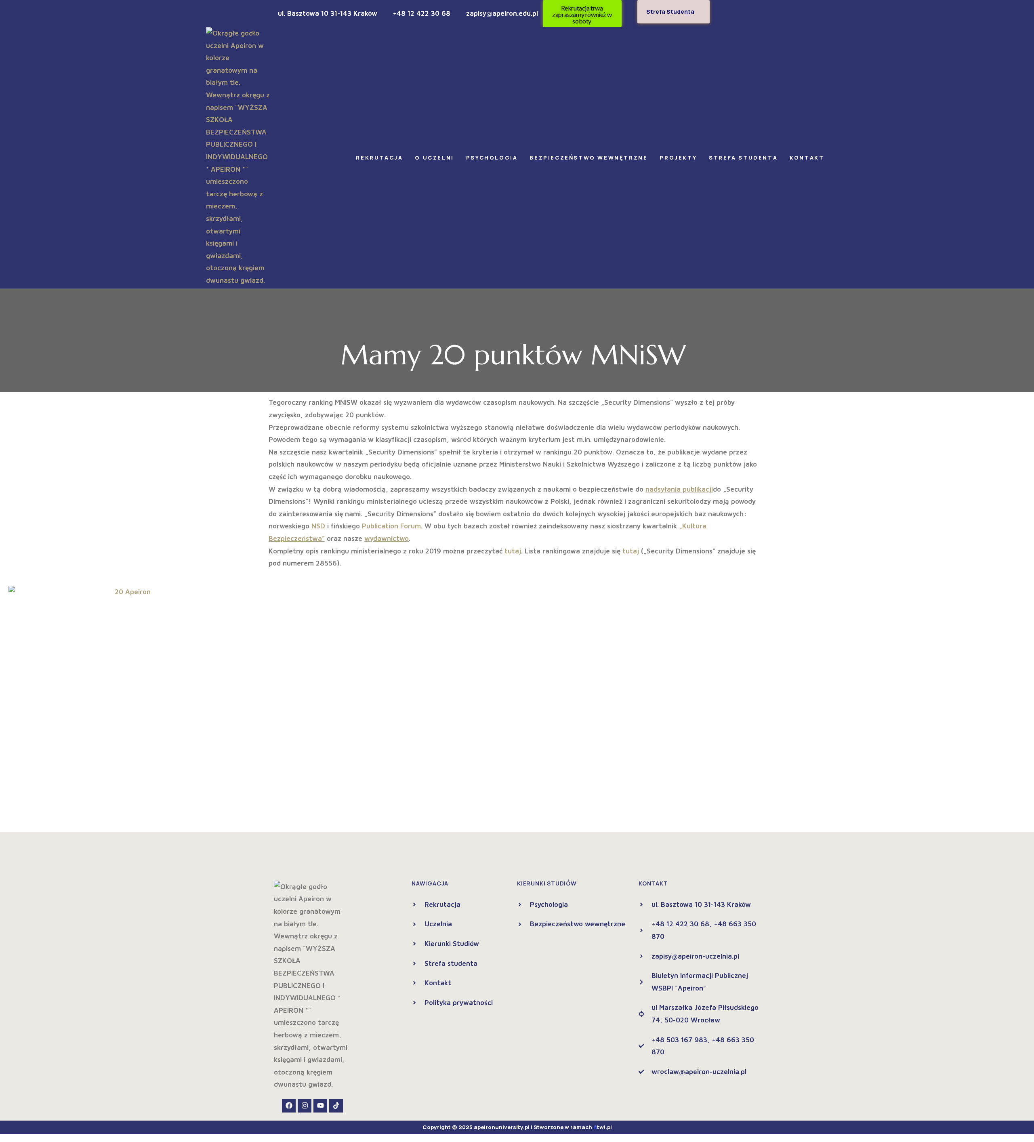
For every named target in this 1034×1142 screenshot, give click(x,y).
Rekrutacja (379, 157)
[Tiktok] (336, 1106)
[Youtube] (320, 1106)
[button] (381, 157)
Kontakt (807, 157)
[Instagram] (304, 1106)
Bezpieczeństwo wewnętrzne (588, 157)
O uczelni (434, 157)
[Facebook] (289, 1106)
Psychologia (492, 157)
